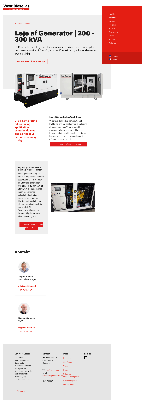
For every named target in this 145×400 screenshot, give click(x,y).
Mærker (112, 21)
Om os (111, 35)
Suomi (114, 59)
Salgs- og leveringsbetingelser (71, 375)
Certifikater (67, 362)
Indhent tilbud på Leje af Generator (68, 144)
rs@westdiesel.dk (26, 327)
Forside (112, 14)
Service (112, 28)
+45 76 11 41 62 (25, 331)
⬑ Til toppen (20, 391)
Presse (65, 370)
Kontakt (112, 39)
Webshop (112, 43)
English (115, 56)
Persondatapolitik (70, 380)
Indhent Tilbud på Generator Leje (31, 61)
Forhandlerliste (69, 384)
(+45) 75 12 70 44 (52, 370)
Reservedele (113, 32)
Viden (65, 366)
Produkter (113, 17)
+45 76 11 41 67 (25, 290)
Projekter (112, 25)
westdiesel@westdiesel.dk (52, 375)
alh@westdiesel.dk (27, 286)
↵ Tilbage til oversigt (23, 23)
